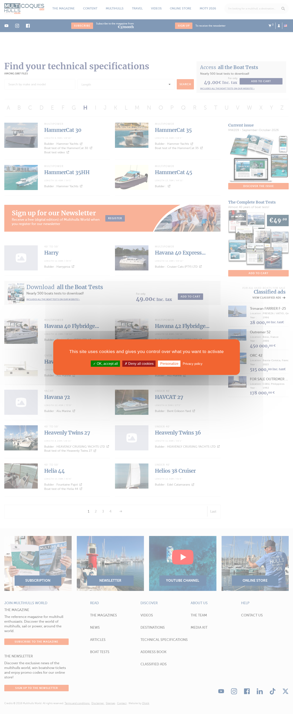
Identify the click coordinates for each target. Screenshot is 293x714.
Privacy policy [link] (192, 363)
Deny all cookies (140, 363)
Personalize (169, 363)
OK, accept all (107, 363)
